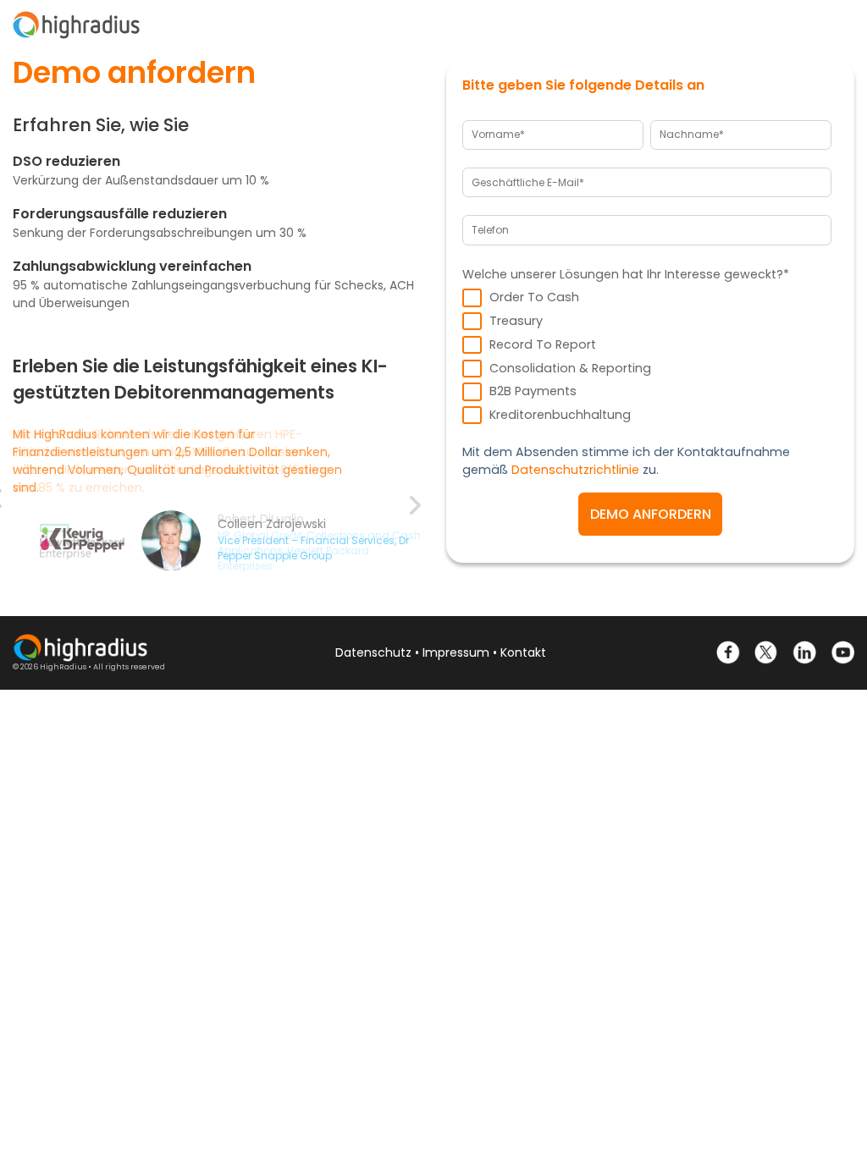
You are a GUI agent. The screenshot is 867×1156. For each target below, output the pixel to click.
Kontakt (523, 652)
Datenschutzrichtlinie (575, 469)
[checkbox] (646, 356)
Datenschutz (373, 652)
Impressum (455, 652)
